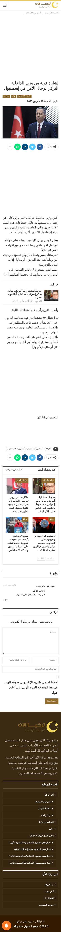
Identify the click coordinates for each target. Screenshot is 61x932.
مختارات (6, 96)
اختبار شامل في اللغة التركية (41, 836)
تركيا (13, 96)
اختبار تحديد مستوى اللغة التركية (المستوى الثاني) (30, 863)
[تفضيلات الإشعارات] (6, 925)
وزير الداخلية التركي (14, 449)
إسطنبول (39, 449)
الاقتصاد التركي (44, 809)
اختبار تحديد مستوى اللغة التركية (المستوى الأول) (30, 843)
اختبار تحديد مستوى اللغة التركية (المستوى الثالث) (30, 856)
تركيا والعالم (48, 480)
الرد (4, 600)
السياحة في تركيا (46, 822)
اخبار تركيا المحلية (43, 802)
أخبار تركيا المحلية (24, 96)
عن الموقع (49, 885)
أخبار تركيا (49, 795)
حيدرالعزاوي (48, 586)
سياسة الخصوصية (46, 905)
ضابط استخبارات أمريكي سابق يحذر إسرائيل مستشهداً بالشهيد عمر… (24, 294)
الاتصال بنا (49, 899)
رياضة (51, 829)
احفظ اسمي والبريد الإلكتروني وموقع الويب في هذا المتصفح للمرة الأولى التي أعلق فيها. (31, 688)
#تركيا (48, 449)
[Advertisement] (30, 47)
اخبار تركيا (28, 449)
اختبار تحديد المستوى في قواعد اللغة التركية (32, 850)
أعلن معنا (50, 892)
